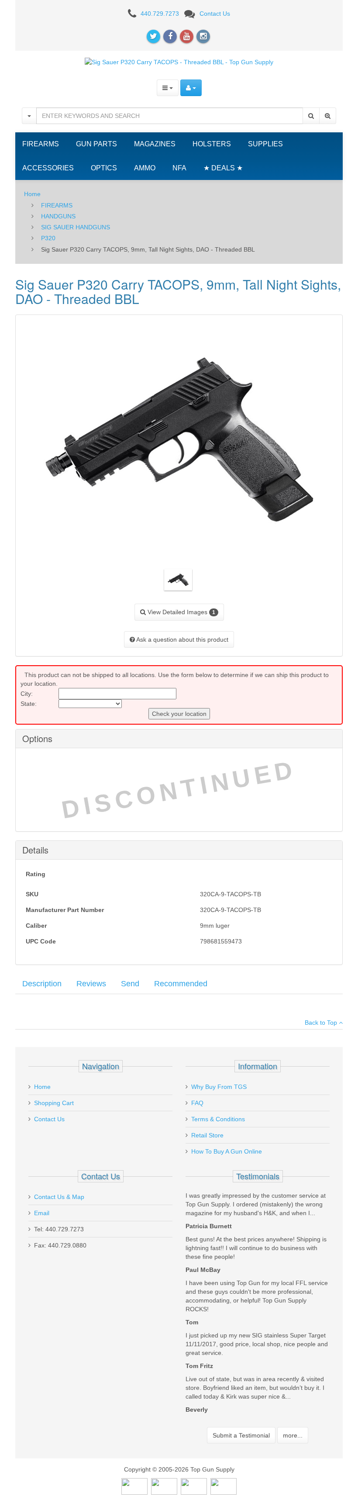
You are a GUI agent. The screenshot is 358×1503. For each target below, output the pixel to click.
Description (42, 983)
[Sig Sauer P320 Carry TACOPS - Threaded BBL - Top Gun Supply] (179, 61)
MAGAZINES (155, 144)
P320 (48, 238)
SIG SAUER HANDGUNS (75, 227)
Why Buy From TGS (219, 1086)
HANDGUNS (58, 216)
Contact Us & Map (59, 1196)
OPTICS (104, 168)
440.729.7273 (160, 13)
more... (293, 1435)
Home (32, 193)
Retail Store (207, 1135)
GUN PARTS (96, 144)
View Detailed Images (180, 611)
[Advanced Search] (327, 115)
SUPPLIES (265, 144)
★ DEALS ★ (223, 168)
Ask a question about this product (181, 639)
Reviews (91, 983)
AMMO (144, 168)
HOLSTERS (212, 144)
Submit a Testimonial (241, 1435)
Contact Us (215, 13)
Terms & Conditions (218, 1119)
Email (41, 1212)
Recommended (180, 983)
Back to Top (322, 1022)
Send (130, 983)
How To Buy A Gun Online (226, 1151)
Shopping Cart (54, 1102)
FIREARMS (40, 144)
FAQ (197, 1102)
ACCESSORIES (48, 168)
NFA (179, 168)
